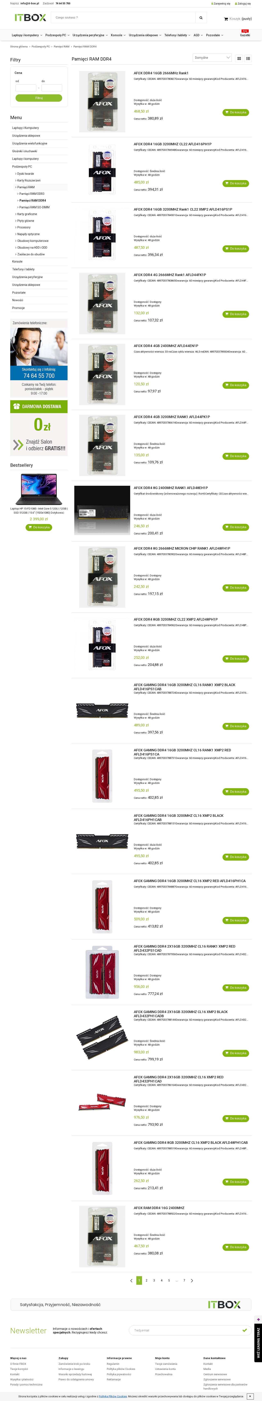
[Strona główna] (30, 18)
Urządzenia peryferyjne (27, 277)
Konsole (17, 261)
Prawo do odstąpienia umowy (76, 1379)
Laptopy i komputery (25, 158)
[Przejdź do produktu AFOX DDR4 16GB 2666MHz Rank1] (102, 101)
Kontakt (14, 1374)
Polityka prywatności (119, 1374)
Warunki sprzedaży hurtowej (75, 1374)
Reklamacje (114, 1379)
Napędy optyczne (28, 234)
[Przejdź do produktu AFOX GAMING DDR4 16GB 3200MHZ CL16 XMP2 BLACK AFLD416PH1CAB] (102, 841)
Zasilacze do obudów (31, 254)
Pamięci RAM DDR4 (32, 200)
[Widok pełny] (248, 58)
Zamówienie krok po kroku (74, 1363)
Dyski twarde (25, 173)
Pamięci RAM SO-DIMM (34, 207)
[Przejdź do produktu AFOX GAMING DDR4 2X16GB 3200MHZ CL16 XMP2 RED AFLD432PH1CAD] (102, 1103)
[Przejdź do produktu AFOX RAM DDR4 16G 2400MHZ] (102, 1236)
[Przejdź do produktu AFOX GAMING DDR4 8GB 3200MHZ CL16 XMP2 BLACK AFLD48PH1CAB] (102, 1168)
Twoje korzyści (19, 1369)
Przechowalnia (163, 1374)
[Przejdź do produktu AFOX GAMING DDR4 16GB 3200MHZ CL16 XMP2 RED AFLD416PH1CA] (102, 907)
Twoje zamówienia (166, 1363)
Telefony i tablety (23, 269)
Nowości (17, 300)
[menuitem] (27, 35)
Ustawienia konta (165, 1369)
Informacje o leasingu (71, 1369)
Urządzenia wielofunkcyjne (29, 143)
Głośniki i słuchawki (24, 151)
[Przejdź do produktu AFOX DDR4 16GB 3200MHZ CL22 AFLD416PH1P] (102, 170)
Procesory (23, 227)
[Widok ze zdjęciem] (239, 58)
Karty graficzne (27, 214)
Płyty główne (25, 220)
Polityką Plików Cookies (113, 1396)
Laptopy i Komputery (25, 128)
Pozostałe (19, 292)
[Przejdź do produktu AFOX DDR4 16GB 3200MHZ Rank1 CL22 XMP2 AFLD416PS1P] (102, 235)
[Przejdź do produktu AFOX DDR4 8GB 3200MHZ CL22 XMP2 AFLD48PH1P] (102, 645)
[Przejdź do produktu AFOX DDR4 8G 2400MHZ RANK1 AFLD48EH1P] (102, 510)
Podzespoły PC (22, 166)
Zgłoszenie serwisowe (216, 1379)
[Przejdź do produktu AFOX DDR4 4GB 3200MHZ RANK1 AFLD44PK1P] (102, 445)
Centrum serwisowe (215, 1374)
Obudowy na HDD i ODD (32, 247)
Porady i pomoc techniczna (26, 1384)
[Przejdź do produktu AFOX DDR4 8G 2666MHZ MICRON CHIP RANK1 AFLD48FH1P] (102, 577)
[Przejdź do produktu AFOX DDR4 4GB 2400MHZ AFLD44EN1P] (102, 374)
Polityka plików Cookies (121, 1369)
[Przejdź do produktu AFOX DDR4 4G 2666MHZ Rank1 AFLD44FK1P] (102, 303)
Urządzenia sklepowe (26, 135)
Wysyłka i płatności (21, 1379)
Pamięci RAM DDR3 (31, 193)
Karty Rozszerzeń (29, 180)
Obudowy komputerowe (33, 240)
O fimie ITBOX (18, 1363)
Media (207, 1369)
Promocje (18, 308)
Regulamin (113, 1363)
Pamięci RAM (26, 187)
